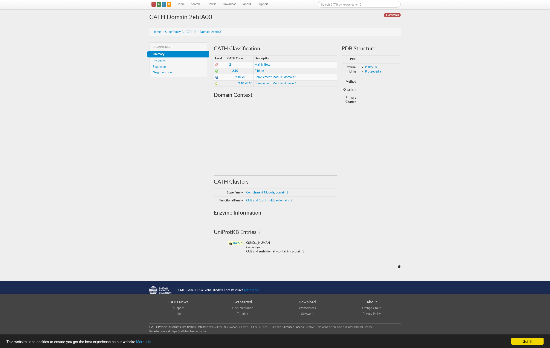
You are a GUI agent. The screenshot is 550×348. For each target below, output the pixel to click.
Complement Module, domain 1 (275, 83)
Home (180, 4)
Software (307, 314)
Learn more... (252, 290)
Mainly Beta (262, 64)
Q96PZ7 (237, 243)
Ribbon (259, 71)
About (247, 4)
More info (143, 341)
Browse (211, 4)
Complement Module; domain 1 (276, 77)
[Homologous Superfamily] (216, 83)
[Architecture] (216, 71)
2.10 (235, 71)
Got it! (527, 341)
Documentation (242, 308)
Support (263, 4)
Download (230, 4)
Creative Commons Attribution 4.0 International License (338, 327)
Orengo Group (371, 308)
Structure (159, 61)
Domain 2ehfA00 (211, 32)
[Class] (216, 64)
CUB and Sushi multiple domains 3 (269, 200)
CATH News (178, 302)
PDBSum (371, 67)
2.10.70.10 (245, 83)
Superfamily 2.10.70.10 (180, 32)
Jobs (178, 314)
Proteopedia (373, 71)
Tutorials (242, 314)
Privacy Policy (372, 314)
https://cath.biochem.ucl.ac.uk (188, 331)
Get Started (243, 302)
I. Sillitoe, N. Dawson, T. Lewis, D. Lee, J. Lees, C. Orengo (246, 327)
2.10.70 (240, 77)
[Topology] (216, 77)
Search (195, 4)
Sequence (159, 66)
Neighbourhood (163, 72)
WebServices (307, 308)
